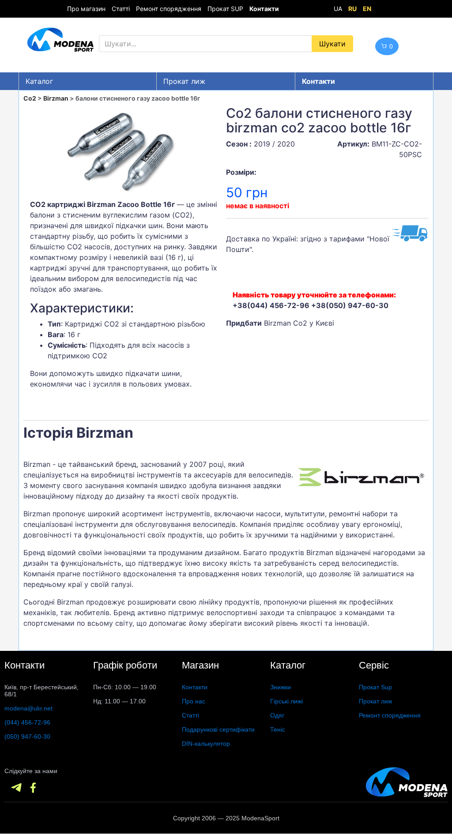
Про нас (193, 701)
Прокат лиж (184, 81)
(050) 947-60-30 (27, 736)
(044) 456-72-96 (27, 722)
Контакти (194, 687)
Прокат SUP (225, 8)
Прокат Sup (375, 687)
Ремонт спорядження (168, 8)
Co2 (29, 98)
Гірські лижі (286, 701)
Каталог (39, 81)
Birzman (55, 98)
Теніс (277, 729)
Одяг (277, 715)
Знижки (280, 687)
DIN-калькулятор (206, 743)
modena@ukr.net (28, 708)
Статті (121, 8)
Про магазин (86, 8)
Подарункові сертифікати (218, 729)
